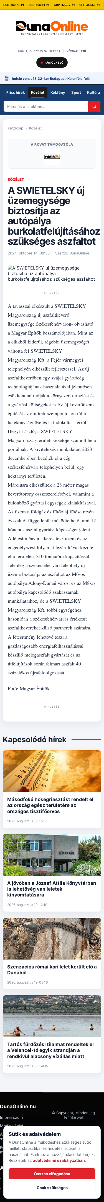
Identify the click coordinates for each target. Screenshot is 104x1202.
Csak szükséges (52, 1187)
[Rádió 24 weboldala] (52, 157)
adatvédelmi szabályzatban (59, 1160)
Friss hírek (15, 92)
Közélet (37, 92)
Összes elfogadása (52, 1173)
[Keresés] (94, 106)
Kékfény (57, 92)
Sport (76, 92)
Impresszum (11, 1117)
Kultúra (93, 92)
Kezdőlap (15, 128)
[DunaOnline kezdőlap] (52, 28)
